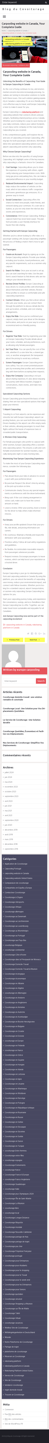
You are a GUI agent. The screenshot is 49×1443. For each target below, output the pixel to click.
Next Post (33, 640)
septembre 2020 (12, 820)
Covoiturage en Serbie (14, 1122)
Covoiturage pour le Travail (16, 1275)
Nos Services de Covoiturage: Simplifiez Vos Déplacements (23, 744)
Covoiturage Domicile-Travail (17, 964)
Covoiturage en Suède (14, 1136)
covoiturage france (12, 1170)
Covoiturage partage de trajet (17, 1241)
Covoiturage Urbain (13, 1318)
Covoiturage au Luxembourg (16, 926)
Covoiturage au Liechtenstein (17, 921)
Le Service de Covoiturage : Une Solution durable (21, 721)
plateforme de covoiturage (16, 1351)
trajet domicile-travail (13, 1390)
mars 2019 (9, 839)
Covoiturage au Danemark (15, 916)
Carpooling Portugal (13, 868)
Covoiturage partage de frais (16, 1237)
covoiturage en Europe (14, 1041)
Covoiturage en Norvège (15, 1098)
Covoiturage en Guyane (14, 1060)
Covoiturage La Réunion (14, 1203)
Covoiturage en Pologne (15, 1103)
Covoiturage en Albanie (14, 983)
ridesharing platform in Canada (17, 44)
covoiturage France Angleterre (17, 1179)
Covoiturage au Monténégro (16, 930)
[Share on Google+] (40, 633)
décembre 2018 (11, 844)
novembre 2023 (11, 786)
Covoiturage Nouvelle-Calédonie (18, 1232)
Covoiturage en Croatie (14, 1031)
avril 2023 (8, 801)
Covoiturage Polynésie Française (18, 1251)
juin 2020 (8, 825)
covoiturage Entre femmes (16, 1150)
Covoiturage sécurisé (13, 1299)
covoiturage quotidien (14, 1294)
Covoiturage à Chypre (14, 897)
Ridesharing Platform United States (19, 1370)
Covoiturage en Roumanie (15, 1112)
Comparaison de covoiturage (17, 883)
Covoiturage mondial (13, 1227)
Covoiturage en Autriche (15, 1012)
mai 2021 (8, 810)
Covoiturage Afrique (13, 907)
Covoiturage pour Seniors (15, 1289)
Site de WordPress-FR (14, 1424)
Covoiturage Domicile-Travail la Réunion (21, 969)
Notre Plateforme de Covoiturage (19, 1342)
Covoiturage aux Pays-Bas (15, 940)
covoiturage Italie (12, 1189)
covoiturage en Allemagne (15, 993)
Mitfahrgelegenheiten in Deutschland (20, 1332)
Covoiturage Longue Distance (17, 1217)
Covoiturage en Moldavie (15, 1093)
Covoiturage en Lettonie (15, 1074)
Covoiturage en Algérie (14, 988)
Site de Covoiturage (13, 1380)
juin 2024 (8, 777)
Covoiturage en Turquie (14, 1146)
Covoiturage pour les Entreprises (18, 1284)
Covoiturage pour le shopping (17, 1270)
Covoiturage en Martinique (16, 1088)
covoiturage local (12, 1213)
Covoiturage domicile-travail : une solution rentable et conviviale (22, 698)
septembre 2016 (11, 849)
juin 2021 (8, 806)
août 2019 (9, 834)
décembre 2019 (11, 830)
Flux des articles (13, 1414)
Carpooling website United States (18, 878)
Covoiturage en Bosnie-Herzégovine (20, 1021)
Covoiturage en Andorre (15, 997)
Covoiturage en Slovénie (15, 1131)
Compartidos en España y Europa (18, 888)
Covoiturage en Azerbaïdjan (16, 1017)
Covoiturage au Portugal (15, 935)
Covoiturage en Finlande (15, 1045)
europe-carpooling (11, 65)
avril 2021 (8, 815)
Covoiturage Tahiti (12, 1313)
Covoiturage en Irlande (14, 1069)
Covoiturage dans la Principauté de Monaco (23, 959)
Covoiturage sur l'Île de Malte (17, 1308)
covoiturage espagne (13, 1160)
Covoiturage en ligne (13, 1079)
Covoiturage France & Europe (17, 1174)
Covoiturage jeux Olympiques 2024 (19, 1194)
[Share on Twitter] (28, 633)
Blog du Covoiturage (23, 9)
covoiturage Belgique (13, 945)
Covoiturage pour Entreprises (17, 1260)
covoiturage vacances (14, 1323)
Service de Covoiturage (14, 1375)
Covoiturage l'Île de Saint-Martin (18, 1198)
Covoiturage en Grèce (14, 1055)
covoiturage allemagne (14, 911)
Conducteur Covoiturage (15, 892)
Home (4, 31)
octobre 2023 (10, 791)
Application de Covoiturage (16, 864)
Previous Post (14, 640)
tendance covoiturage (14, 1385)
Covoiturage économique (15, 978)
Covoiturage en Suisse (14, 1141)
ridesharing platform (13, 1361)
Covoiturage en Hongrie (14, 1064)
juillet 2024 (9, 772)
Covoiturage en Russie (14, 1117)
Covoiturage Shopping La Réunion (18, 1303)
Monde (8, 1337)
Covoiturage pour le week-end (17, 1280)
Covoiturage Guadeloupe (15, 1184)
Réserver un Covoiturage (15, 1356)
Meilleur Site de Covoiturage (16, 1327)
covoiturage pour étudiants (16, 1265)
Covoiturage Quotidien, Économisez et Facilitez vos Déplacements (23, 732)
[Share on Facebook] (32, 633)
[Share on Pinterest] (36, 633)
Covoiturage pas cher (13, 1246)
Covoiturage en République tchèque (19, 1107)
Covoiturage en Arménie (15, 1007)
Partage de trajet (12, 1347)
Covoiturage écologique (15, 974)
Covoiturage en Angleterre (16, 1002)
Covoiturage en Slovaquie (15, 1127)
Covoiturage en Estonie (14, 1036)
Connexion (9, 1409)
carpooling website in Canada (17, 31)
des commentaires (14, 1419)
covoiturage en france (14, 1050)
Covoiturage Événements (15, 1165)
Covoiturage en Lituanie (14, 1083)
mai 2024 (8, 782)
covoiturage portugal (13, 1256)
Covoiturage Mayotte (14, 1222)
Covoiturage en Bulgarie (14, 1026)
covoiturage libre (12, 1208)
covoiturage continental (14, 950)
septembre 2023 (11, 796)
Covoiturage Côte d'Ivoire (15, 954)
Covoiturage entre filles (14, 1155)
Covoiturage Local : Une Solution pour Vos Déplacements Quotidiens (24, 709)
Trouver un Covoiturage (14, 1394)
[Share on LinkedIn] (44, 633)
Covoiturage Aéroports (14, 902)
